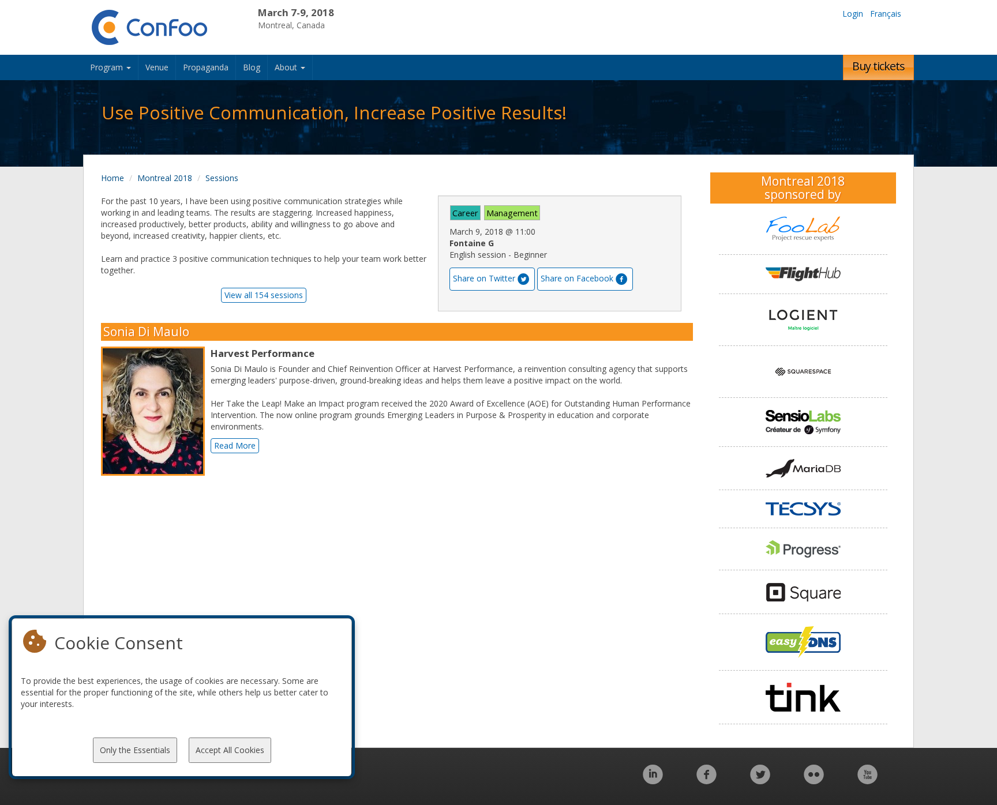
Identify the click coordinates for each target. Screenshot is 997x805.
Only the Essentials (135, 749)
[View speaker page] (156, 411)
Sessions (221, 177)
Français (885, 13)
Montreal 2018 (164, 177)
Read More (235, 445)
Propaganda (205, 67)
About (287, 67)
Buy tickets (878, 66)
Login (852, 13)
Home (112, 177)
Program (107, 67)
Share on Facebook (577, 278)
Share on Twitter (484, 278)
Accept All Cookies (230, 749)
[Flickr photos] (813, 780)
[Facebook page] (706, 780)
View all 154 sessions (263, 294)
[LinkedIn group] (653, 780)
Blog (251, 67)
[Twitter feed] (760, 780)
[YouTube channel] (867, 780)
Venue (156, 67)
